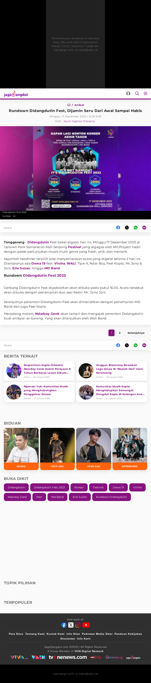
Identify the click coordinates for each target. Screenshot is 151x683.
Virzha (59, 263)
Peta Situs (16, 633)
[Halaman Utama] (15, 93)
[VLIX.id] (38, 657)
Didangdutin (38, 242)
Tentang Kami (35, 633)
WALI (71, 263)
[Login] (128, 93)
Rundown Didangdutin (111, 497)
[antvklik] (96, 657)
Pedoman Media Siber (97, 633)
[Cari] (137, 93)
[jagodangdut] (133, 657)
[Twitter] (70, 625)
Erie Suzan (21, 268)
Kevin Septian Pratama (79, 121)
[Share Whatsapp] (135, 227)
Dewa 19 (38, 263)
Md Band (57, 497)
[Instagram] (77, 625)
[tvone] (68, 657)
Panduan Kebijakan (128, 633)
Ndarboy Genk (47, 314)
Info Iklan (73, 633)
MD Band (52, 268)
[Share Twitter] (126, 227)
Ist (14, 216)
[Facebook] (63, 625)
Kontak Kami (56, 633)
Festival (74, 247)
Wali (39, 497)
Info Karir (84, 638)
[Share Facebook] (118, 227)
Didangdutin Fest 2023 (44, 275)
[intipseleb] (113, 657)
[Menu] (146, 93)
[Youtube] (86, 625)
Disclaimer (67, 638)
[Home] (70, 105)
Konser (79, 487)
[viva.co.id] (19, 657)
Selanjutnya (136, 333)
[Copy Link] (145, 227)
